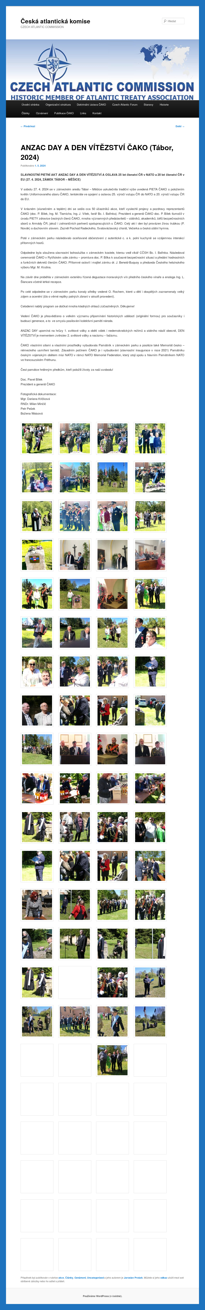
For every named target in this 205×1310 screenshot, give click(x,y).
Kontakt (96, 113)
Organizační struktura (58, 104)
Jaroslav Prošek (133, 1277)
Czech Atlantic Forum (125, 104)
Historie (164, 104)
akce (61, 1277)
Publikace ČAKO (64, 113)
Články (26, 113)
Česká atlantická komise (55, 21)
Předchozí (28, 126)
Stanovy (148, 104)
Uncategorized (95, 1277)
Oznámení (42, 113)
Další (180, 126)
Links (83, 113)
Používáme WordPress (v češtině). (102, 1296)
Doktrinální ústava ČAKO (91, 104)
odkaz (163, 1277)
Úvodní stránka (30, 104)
